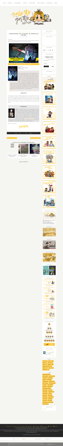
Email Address (46, 60)
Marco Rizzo (45, 395)
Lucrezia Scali (45, 393)
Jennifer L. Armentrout (46, 374)
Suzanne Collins (51, 381)
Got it (54, 444)
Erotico (44, 362)
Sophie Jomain (49, 379)
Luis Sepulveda (45, 402)
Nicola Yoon (50, 395)
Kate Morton (49, 400)
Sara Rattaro (50, 386)
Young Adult (45, 369)
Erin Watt (44, 379)
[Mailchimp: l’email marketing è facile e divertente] (53, 67)
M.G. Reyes (50, 393)
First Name (45, 63)
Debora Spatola (45, 381)
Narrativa (49, 364)
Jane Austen (50, 398)
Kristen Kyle (45, 386)
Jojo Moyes (44, 400)
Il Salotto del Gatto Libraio (18, 438)
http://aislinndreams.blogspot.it (29, 118)
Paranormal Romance (46, 366)
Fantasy (49, 362)
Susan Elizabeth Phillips (47, 388)
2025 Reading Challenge (48, 350)
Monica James (50, 402)
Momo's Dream (43, 438)
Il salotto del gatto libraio (49, 351)
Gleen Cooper (45, 398)
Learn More (49, 444)
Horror (44, 364)
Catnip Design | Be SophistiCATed (30, 438)
